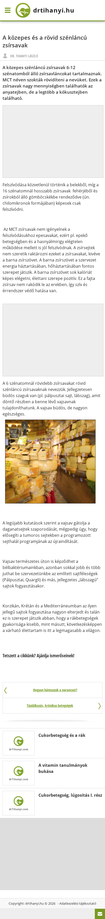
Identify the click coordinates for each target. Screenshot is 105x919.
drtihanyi (53, 10)
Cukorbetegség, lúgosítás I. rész (70, 795)
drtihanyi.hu (34, 903)
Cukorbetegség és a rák (61, 735)
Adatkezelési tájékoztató (77, 903)
